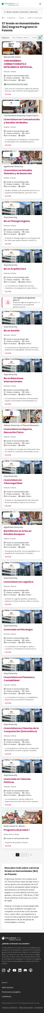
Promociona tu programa (11, 992)
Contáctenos (6, 996)
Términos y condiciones (10, 1007)
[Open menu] (40, 4)
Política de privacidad (26, 1007)
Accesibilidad (38, 1007)
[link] (31, 855)
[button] (20, 37)
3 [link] (26, 855)
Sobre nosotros (7, 987)
